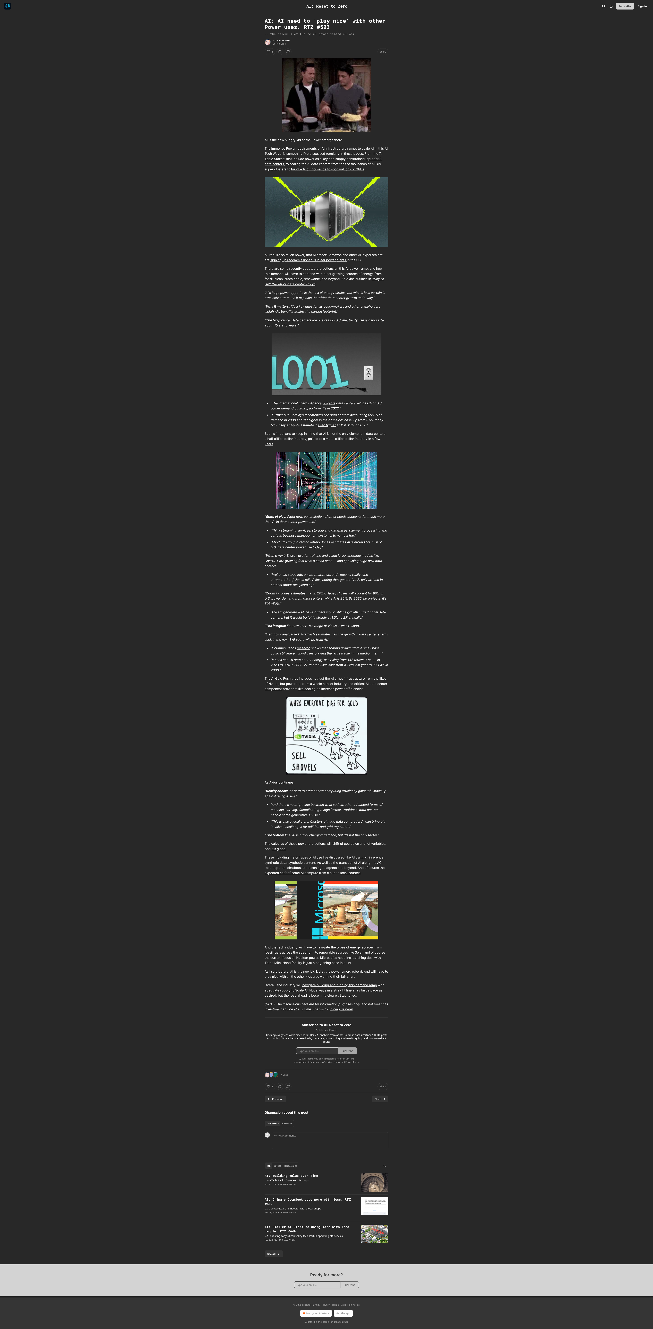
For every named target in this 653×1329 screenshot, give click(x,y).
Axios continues (281, 782)
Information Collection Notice (325, 1062)
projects (329, 403)
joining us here (341, 1009)
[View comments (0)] (280, 51)
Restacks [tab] (287, 1123)
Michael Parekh (281, 40)
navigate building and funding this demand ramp (339, 985)
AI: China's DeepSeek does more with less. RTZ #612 (308, 1201)
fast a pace (369, 990)
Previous (277, 1099)
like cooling (307, 689)
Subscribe (625, 6)
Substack (310, 1321)
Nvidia (273, 684)
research (303, 648)
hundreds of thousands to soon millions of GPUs (327, 169)
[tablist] (279, 1123)
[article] (326, 1182)
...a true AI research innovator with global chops (293, 1208)
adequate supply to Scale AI (286, 990)
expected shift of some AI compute (291, 873)
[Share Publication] (611, 6)
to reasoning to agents (320, 868)
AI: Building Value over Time (291, 1175)
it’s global (279, 849)
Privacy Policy (352, 1062)
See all (271, 1254)
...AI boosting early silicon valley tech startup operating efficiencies (304, 1236)
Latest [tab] (277, 1165)
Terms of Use (342, 1058)
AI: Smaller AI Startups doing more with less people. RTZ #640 (307, 1229)
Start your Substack (317, 1313)
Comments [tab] (273, 1123)
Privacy (326, 1304)
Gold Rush (283, 678)
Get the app (343, 1313)
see (326, 415)
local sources (350, 873)
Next (378, 1099)
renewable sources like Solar (341, 952)
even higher (327, 425)
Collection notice (350, 1304)
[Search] (603, 6)
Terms (335, 1304)
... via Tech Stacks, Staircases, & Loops (287, 1180)
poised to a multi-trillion (326, 439)
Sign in (642, 6)
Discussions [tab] (290, 1165)
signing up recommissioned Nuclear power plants (308, 260)
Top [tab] (269, 1165)
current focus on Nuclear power (294, 958)
